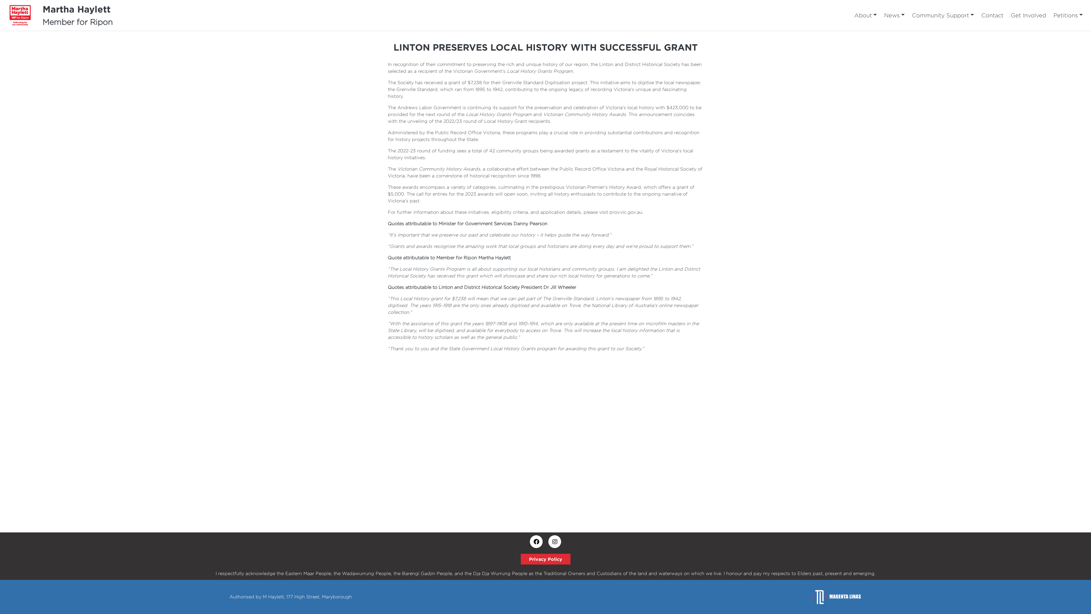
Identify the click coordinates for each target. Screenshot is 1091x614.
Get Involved (1028, 15)
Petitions (1065, 15)
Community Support (940, 15)
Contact (992, 15)
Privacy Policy (545, 559)
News (892, 15)
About (863, 15)
